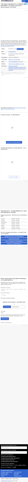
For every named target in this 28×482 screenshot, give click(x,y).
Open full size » (14, 176)
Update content (8, 478)
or (14, 303)
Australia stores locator (14, 238)
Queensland (16, 473)
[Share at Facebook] (25, 4)
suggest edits (7, 73)
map (13, 55)
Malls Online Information (7, 480)
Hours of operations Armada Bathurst (14, 241)
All (15, 467)
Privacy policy (15, 478)
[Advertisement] (14, 25)
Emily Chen (15, 72)
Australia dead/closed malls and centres (9, 461)
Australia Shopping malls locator (8, 459)
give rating (3, 46)
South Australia (4, 474)
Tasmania (16, 474)
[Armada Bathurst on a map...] (12, 139)
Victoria (2, 476)
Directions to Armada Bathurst (14, 243)
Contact (2, 478)
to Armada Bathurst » (14, 142)
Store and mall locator (9, 108)
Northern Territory (4, 473)
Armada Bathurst (12, 51)
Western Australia (17, 476)
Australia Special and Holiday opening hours (10, 458)
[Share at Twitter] (27, 4)
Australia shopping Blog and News (8, 456)
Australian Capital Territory (6, 472)
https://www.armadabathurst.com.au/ (16, 63)
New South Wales (18, 472)
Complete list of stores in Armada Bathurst (14, 236)
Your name (5, 292)
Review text (5, 287)
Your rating (3, 311)
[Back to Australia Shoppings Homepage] (7, 1)
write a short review (11, 45)
